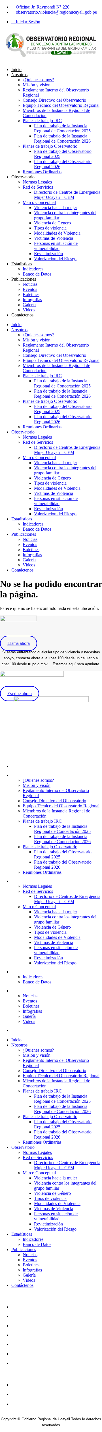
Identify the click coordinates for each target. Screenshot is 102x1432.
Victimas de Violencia (53, 238)
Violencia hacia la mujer (55, 207)
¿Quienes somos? (38, 79)
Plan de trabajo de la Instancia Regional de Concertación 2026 (62, 138)
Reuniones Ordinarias (42, 171)
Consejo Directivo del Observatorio (54, 100)
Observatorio (23, 176)
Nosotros (19, 74)
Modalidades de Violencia (57, 233)
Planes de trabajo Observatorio (50, 146)
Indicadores (33, 268)
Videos (29, 309)
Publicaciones (23, 279)
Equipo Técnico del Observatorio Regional (61, 105)
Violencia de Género (52, 222)
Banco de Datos (37, 274)
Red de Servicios (38, 187)
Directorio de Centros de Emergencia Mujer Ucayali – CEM (67, 195)
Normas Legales (37, 182)
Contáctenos (22, 314)
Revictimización (48, 253)
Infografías (32, 299)
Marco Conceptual (39, 202)
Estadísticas (21, 263)
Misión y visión (36, 84)
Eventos (30, 289)
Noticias (30, 284)
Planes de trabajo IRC (42, 120)
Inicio (16, 69)
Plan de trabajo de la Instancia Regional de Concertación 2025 (62, 128)
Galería (29, 304)
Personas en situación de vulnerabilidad (56, 246)
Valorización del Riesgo (55, 258)
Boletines (31, 294)
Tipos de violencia (50, 228)
